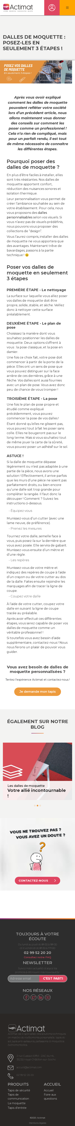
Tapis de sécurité (19, 1090)
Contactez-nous (33, 880)
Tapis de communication (18, 1096)
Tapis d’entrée (17, 1108)
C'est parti (53, 978)
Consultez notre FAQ (37, 957)
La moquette (17, 1103)
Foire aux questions (50, 1096)
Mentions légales (37, 1123)
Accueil (48, 1090)
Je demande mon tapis (37, 691)
